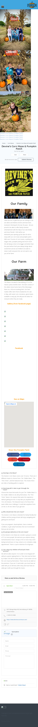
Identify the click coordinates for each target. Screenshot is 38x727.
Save (15, 155)
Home (3, 143)
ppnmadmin (15, 632)
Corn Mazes (11, 143)
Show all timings (19, 588)
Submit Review (26, 159)
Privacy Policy (5, 721)
